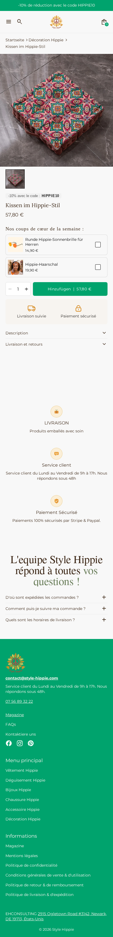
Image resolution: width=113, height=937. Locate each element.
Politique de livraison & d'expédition (39, 894)
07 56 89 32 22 (19, 701)
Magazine (14, 714)
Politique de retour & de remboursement (44, 885)
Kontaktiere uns (20, 734)
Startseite (14, 39)
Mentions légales (21, 855)
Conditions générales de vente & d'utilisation (48, 875)
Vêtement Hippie (21, 770)
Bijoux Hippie (18, 789)
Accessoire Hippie (22, 809)
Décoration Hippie (46, 39)
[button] (15, 179)
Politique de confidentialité (31, 865)
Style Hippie (63, 929)
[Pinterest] (30, 743)
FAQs (10, 724)
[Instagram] (19, 743)
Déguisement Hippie (25, 780)
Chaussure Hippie (22, 799)
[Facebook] (8, 743)
